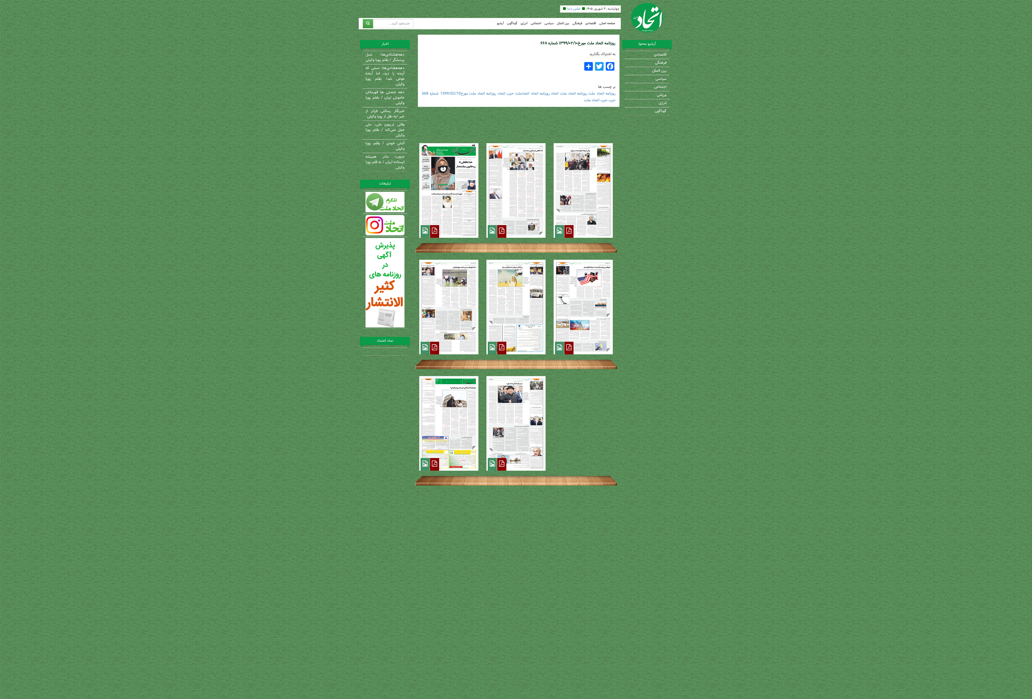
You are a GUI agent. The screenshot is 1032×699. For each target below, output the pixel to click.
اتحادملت (522, 94)
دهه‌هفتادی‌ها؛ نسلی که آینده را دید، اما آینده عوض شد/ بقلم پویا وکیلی (385, 76)
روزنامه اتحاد (540, 94)
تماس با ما (573, 8)
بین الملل (563, 23)
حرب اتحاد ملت (595, 100)
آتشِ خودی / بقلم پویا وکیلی (385, 146)
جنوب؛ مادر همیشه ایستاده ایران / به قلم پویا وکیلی (385, 162)
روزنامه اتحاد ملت (573, 94)
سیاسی (549, 23)
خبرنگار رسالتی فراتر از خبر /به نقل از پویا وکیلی (385, 114)
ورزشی (661, 95)
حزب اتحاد (506, 94)
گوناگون (512, 23)
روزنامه (610, 94)
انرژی (524, 23)
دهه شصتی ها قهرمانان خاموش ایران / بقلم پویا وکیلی (385, 97)
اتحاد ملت (596, 94)
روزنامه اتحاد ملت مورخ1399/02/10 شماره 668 (459, 94)
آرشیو (500, 23)
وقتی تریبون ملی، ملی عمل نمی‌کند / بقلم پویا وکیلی (385, 130)
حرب (611, 100)
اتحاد (554, 94)
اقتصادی (590, 23)
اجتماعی (536, 23)
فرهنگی (577, 23)
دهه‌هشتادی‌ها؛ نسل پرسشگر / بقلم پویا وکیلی (385, 57)
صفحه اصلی (607, 23)
